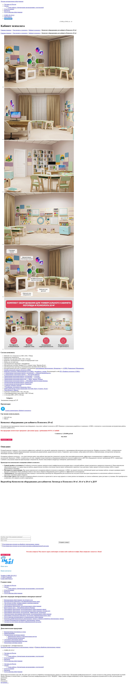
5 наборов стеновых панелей (12, 385)
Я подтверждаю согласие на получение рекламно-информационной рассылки (25, 546)
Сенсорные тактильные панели (13, 639)
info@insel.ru (8, 16)
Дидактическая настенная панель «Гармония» (18, 384)
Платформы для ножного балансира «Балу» (18, 387)
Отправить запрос (6, 439)
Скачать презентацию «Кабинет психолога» (18, 410)
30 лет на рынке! (9, 9)
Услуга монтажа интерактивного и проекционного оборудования (23, 617)
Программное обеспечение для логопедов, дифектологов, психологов (25, 612)
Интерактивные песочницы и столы (15, 632)
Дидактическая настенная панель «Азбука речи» (18, 382)
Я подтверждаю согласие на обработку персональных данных (20, 544)
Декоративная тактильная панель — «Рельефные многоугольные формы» (26, 381)
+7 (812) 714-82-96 (6, 577)
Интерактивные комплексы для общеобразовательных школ (22, 601)
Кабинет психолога (34, 30)
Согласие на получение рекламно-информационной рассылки (22, 622)
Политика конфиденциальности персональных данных (17, 647)
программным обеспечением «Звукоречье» (48, 368)
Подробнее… (5, 682)
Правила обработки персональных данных (47, 647)
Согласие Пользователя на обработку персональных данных (22, 620)
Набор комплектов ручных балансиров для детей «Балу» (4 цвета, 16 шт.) (26, 388)
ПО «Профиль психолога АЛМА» (70, 371)
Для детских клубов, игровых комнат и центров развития (21, 603)
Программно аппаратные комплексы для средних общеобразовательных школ (27, 615)
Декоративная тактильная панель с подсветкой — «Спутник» (22, 377)
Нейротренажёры (9, 633)
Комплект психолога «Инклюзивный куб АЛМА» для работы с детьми (25, 371)
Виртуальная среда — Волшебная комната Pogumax (19, 607)
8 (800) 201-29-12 (9, 15)
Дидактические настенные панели (14, 635)
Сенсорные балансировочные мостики (15, 641)
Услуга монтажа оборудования (13, 12)
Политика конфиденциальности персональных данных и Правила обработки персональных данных (34, 618)
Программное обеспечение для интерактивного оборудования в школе (25, 609)
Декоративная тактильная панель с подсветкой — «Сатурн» (22, 376)
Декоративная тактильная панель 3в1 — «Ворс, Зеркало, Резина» (23, 379)
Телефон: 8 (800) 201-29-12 (9, 575)
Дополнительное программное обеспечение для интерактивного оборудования (27, 614)
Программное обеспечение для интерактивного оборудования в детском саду (27, 611)
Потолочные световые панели (13, 642)
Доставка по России (10, 4)
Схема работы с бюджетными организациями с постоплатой (26, 7)
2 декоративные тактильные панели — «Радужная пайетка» (22, 374)
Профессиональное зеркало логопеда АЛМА (17, 370)
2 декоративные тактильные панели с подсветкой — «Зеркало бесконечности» (27, 373)
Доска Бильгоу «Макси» (11, 390)
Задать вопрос (5, 554)
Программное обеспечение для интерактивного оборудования (22, 606)
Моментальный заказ (7, 625)
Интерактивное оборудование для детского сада (18, 600)
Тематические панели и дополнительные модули (22, 636)
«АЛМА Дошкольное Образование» (73, 368)
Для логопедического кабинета (13, 604)
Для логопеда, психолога (20, 30)
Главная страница (6, 30)
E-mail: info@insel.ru (7, 578)
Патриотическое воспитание (16, 638)
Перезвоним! (8, 18)
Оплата (6, 6)
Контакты (7, 10)
